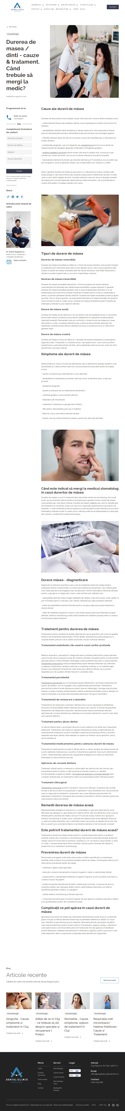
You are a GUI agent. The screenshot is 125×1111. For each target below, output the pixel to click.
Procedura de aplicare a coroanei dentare (90, 774)
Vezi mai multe (109, 980)
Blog (39, 1084)
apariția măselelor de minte (54, 153)
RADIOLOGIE (49, 9)
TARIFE (75, 9)
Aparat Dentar (58, 1073)
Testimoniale (42, 1079)
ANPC (94, 1105)
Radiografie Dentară (57, 1089)
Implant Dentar (58, 1077)
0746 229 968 (97, 1082)
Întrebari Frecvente (41, 1074)
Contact (112, 7)
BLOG (82, 9)
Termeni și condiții (82, 1105)
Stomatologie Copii (58, 1082)
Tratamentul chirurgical (51, 788)
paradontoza (87, 145)
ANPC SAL (103, 1105)
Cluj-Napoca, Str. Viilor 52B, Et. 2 (104, 1066)
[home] (17, 7)
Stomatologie (58, 1068)
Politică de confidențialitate (63, 1105)
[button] (38, 5)
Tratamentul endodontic (52, 663)
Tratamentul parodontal (51, 683)
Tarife (40, 1068)
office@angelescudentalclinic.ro (105, 1074)
